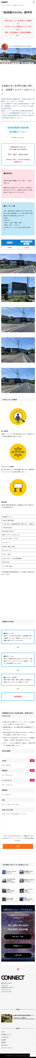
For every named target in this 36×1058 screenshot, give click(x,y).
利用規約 (26, 838)
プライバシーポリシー (22, 722)
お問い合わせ (4, 1045)
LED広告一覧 (4, 1037)
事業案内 (3, 1042)
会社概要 (3, 1040)
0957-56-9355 (7, 989)
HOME (3, 1032)
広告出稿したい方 (6, 1034)
